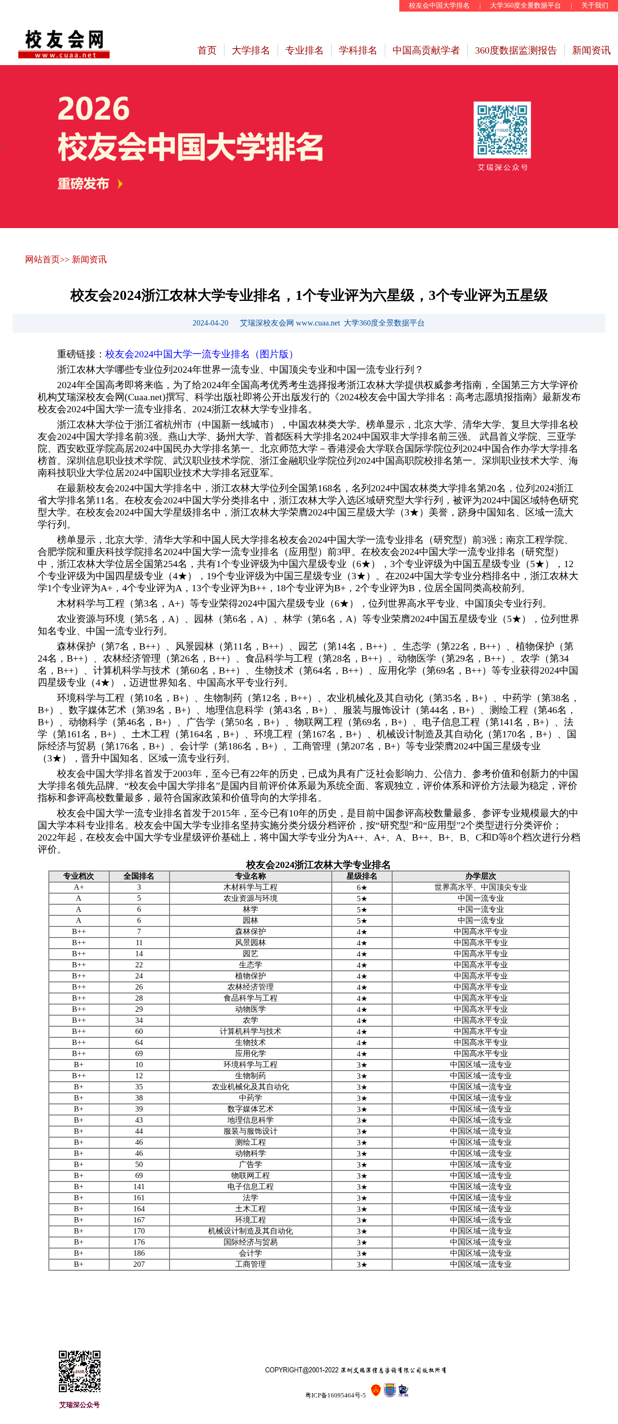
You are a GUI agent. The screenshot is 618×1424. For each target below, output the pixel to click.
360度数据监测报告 (516, 50)
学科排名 (358, 50)
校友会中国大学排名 (439, 5)
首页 (207, 50)
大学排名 (251, 50)
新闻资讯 (591, 50)
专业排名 (304, 50)
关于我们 (594, 5)
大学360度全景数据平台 (525, 5)
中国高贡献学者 (426, 50)
